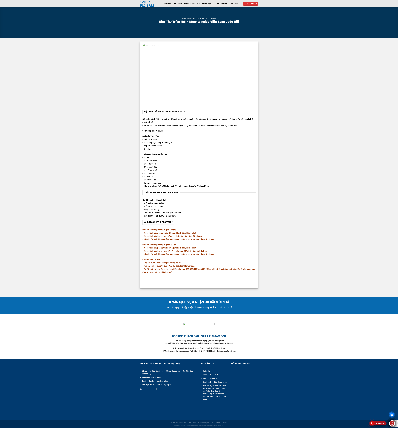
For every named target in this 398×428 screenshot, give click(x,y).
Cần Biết (233, 4)
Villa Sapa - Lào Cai (208, 18)
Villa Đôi (196, 4)
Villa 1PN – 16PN (181, 4)
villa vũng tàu (212, 391)
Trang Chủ (167, 4)
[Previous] (147, 75)
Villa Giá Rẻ (222, 4)
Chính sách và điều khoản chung (215, 382)
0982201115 (156, 377)
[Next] (251, 75)
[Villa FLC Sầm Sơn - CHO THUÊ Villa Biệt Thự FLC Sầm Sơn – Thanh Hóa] (149, 3)
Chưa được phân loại (190, 18)
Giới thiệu (206, 371)
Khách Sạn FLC (208, 4)
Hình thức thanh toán (210, 378)
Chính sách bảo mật (210, 375)
